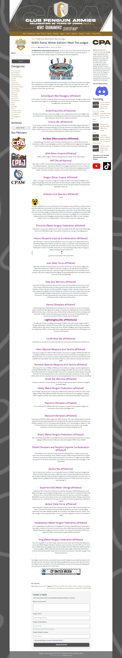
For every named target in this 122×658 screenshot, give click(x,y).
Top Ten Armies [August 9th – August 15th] (104, 148)
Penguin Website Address (40, 632)
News (38, 33)
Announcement (16, 71)
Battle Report (15, 73)
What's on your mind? (39, 601)
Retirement (14, 98)
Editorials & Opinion (17, 87)
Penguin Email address (39, 622)
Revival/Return (15, 100)
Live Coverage (15, 91)
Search (13, 53)
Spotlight (14, 106)
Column (43, 33)
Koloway (75, 653)
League (62, 33)
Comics (13, 81)
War (12, 118)
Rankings (55, 33)
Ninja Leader (105, 108)
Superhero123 (44, 47)
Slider (13, 104)
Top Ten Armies (16, 112)
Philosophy (14, 94)
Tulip (95, 132)
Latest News (15, 89)
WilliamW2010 (97, 143)
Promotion (14, 96)
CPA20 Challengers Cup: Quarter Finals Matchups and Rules (102, 115)
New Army (14, 93)
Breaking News (15, 75)
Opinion (49, 33)
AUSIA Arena (56, 586)
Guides (88, 33)
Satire (13, 102)
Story (13, 108)
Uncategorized (15, 116)
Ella (102, 152)
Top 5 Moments (16, 110)
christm (74, 586)
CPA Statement (16, 85)
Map (67, 33)
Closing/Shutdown (16, 77)
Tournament (15, 114)
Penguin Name (37, 613)
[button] (61, 202)
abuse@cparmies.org (67, 655)
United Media (87, 586)
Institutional (31, 33)
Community (14, 83)
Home (24, 33)
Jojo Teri (96, 121)
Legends (74, 33)
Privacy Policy (96, 33)
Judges (80, 586)
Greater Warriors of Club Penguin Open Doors (105, 104)
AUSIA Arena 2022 (66, 586)
